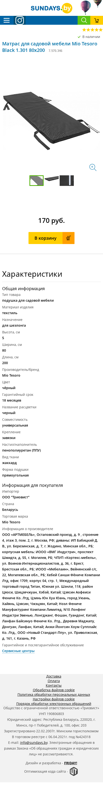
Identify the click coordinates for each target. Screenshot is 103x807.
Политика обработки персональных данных (53, 694)
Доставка (53, 676)
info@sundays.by (33, 742)
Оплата (54, 681)
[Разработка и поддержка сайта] (74, 775)
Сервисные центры (18, 650)
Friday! (70, 763)
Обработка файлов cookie (54, 690)
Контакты (54, 685)
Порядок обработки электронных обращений (53, 703)
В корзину (45, 238)
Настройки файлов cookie (54, 699)
